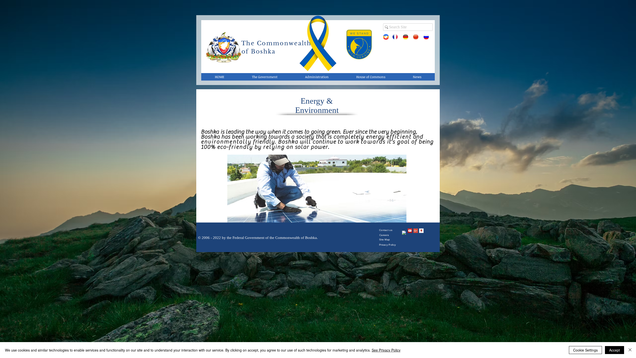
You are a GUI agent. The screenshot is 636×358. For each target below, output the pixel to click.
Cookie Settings (585, 350)
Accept (614, 350)
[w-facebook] (404, 233)
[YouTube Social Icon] (410, 230)
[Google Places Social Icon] (421, 230)
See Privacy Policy (386, 350)
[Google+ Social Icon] (415, 230)
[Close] (630, 350)
